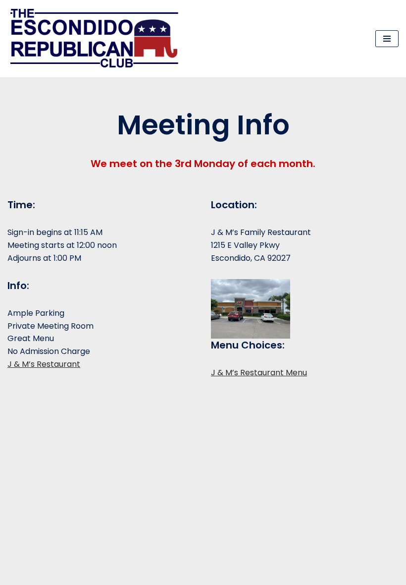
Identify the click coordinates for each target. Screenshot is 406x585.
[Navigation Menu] (387, 38)
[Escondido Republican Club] (96, 38)
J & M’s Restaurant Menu (259, 372)
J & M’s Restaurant (43, 364)
